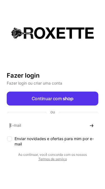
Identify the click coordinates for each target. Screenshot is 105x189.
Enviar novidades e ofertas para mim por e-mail (54, 141)
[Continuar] (91, 125)
